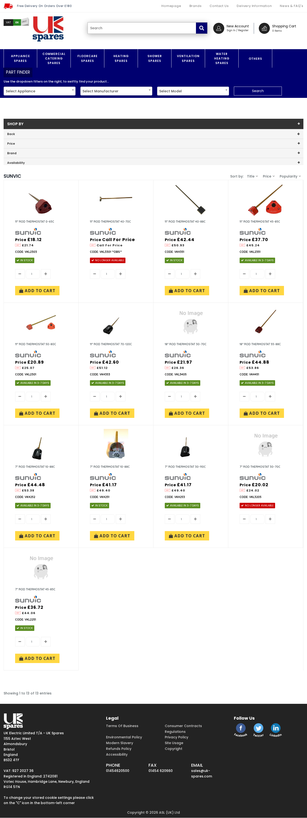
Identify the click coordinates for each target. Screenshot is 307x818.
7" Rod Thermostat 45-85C (35, 589)
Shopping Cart (284, 26)
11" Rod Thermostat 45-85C (260, 221)
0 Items (277, 31)
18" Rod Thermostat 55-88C (260, 344)
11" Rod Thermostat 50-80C (35, 344)
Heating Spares (121, 58)
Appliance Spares (20, 58)
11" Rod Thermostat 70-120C (111, 344)
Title (250, 176)
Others (255, 59)
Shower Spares (155, 58)
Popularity (288, 176)
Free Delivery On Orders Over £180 (44, 6)
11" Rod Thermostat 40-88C (185, 221)
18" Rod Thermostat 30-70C (186, 344)
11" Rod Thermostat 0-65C (34, 221)
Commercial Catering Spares (53, 58)
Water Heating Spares (222, 58)
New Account (238, 26)
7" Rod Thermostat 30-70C (260, 466)
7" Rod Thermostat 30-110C (185, 466)
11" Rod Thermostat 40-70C (110, 221)
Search (258, 91)
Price (267, 176)
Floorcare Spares (87, 58)
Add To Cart (39, 290)
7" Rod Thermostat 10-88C (35, 466)
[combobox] (40, 91)
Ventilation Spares (188, 58)
